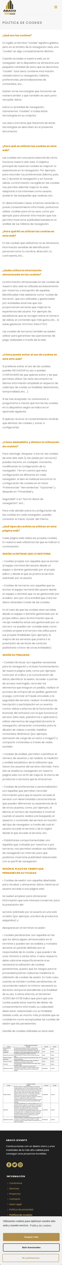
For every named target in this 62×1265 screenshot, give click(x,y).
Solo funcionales (31, 1247)
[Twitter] (14, 1164)
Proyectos (15, 1193)
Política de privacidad (21, 1209)
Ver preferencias (30, 1258)
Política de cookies (40, 1225)
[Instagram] (20, 1164)
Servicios (14, 1188)
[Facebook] (9, 1164)
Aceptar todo (31, 1237)
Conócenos (15, 1183)
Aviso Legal (15, 1204)
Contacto (14, 1199)
